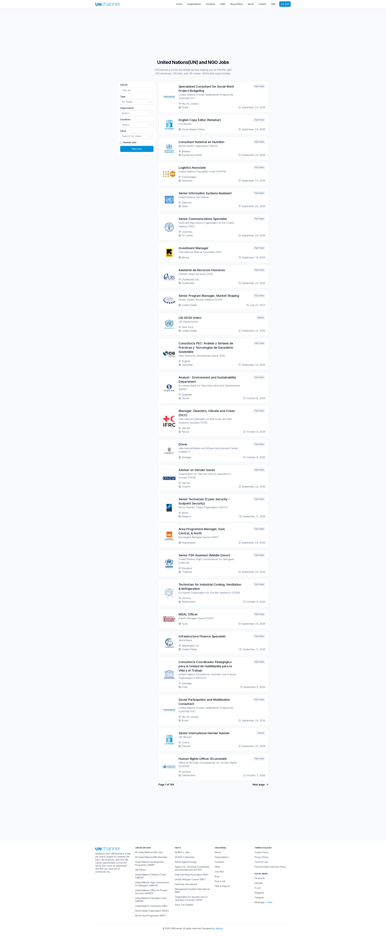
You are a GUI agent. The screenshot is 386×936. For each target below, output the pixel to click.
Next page (259, 784)
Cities (222, 4)
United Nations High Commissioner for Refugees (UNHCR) (152, 884)
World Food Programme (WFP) (150, 915)
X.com (258, 888)
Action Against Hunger (186, 862)
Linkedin (259, 883)
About (251, 4)
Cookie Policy (261, 852)
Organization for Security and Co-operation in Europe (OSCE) (192, 898)
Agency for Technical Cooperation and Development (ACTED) (192, 868)
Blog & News (236, 4)
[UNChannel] (107, 4)
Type (122, 97)
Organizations (194, 4)
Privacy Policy (262, 857)
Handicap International (186, 884)
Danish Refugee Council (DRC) (190, 879)
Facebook (260, 878)
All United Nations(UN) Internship (151, 857)
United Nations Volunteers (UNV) (151, 906)
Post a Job (220, 881)
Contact (262, 4)
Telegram (259, 897)
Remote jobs (129, 142)
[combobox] (122, 102)
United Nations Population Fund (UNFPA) (150, 899)
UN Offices (140, 869)
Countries (210, 4)
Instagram (259, 892)
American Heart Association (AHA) (192, 874)
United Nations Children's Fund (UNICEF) (150, 876)
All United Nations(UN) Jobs (149, 852)
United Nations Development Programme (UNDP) (149, 863)
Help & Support (222, 886)
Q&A (273, 4)
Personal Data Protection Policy (270, 866)
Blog (217, 876)
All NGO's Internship (185, 857)
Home (179, 4)
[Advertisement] (90, 32)
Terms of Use (261, 862)
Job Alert (285, 4)
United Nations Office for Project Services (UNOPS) (151, 892)
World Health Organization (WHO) (152, 910)
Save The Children (184, 904)
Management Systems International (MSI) (192, 890)
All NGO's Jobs (182, 852)
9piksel (219, 928)
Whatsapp (260, 902)
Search (124, 85)
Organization (127, 108)
